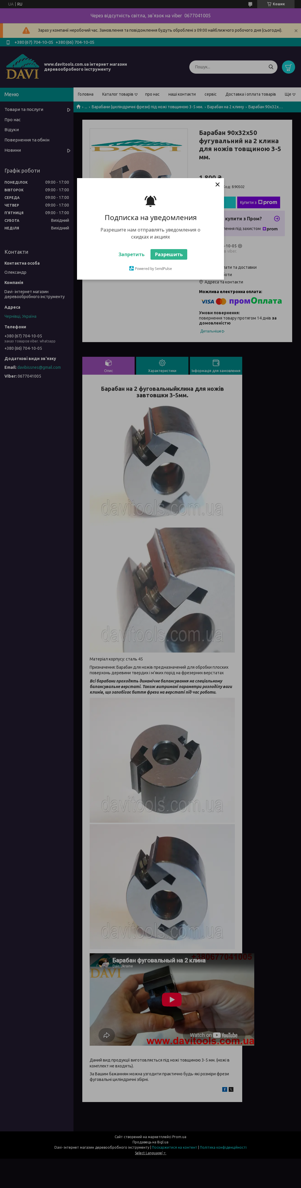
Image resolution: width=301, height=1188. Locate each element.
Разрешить (169, 254)
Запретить (131, 254)
